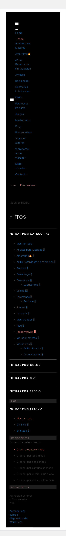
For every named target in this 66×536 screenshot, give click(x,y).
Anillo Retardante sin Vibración (23, 64)
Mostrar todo (24, 418)
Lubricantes (22, 91)
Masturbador (23, 120)
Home (18, 32)
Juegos (19, 113)
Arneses (20, 74)
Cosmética (21, 86)
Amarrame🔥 (23, 53)
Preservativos (23, 132)
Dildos (19, 97)
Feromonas (22, 103)
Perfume (20, 107)
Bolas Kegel (22, 80)
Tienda (19, 38)
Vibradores (22, 148)
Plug (18, 126)
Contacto (20, 174)
